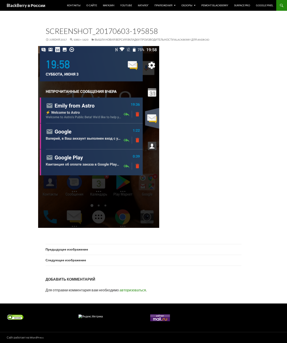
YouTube (126, 5)
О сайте (91, 5)
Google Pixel (264, 5)
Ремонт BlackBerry (214, 5)
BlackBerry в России (26, 5)
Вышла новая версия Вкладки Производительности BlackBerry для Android (152, 39)
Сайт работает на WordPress (25, 337)
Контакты (73, 5)
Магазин (108, 5)
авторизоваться (133, 290)
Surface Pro (242, 5)
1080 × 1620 (80, 39)
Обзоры (186, 5)
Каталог (143, 5)
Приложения (163, 5)
